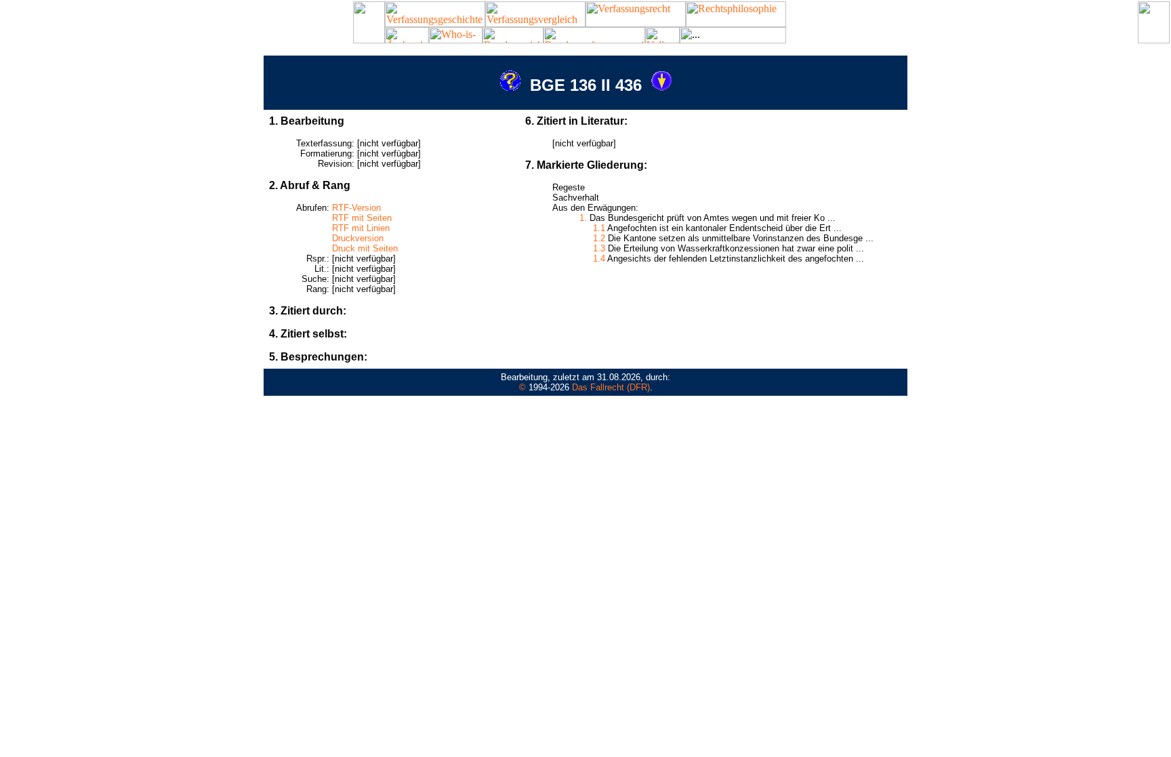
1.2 (599, 238)
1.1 (599, 228)
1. (583, 218)
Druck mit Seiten (365, 248)
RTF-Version (356, 208)
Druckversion (358, 238)
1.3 (599, 248)
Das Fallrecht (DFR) (611, 387)
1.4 (599, 258)
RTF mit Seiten (362, 218)
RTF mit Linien (361, 228)
